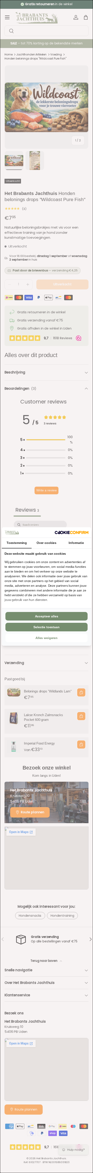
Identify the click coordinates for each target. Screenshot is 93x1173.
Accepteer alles (46, 616)
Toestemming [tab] (17, 543)
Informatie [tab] (76, 543)
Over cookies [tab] (46, 543)
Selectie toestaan (46, 627)
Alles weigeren (46, 638)
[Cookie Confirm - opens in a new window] (71, 532)
